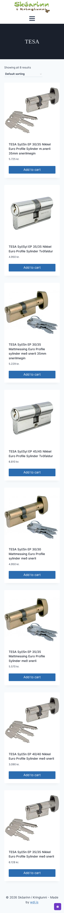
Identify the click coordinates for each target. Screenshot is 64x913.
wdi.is (34, 902)
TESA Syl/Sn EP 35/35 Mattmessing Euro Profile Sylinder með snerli (27, 656)
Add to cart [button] (32, 169)
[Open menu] (32, 19)
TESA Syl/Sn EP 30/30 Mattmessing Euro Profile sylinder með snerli (27, 554)
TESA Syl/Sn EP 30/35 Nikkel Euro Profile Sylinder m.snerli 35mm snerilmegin (30, 149)
